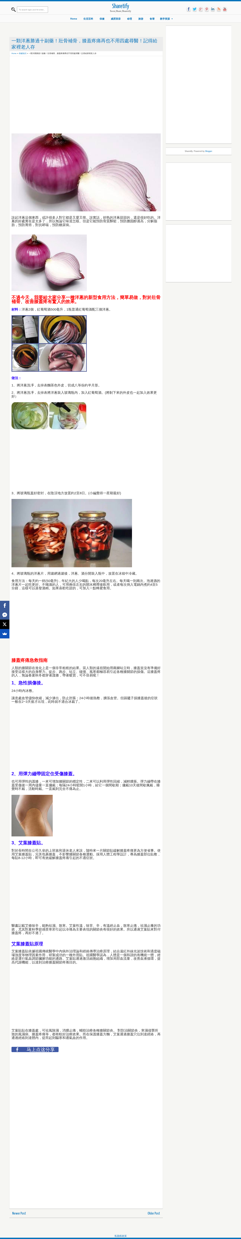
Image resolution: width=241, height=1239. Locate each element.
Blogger (208, 151)
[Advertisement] (80, 66)
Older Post (154, 1213)
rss (219, 9)
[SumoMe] (4, 633)
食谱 (152, 18)
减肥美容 (116, 18)
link (213, 9)
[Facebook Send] (4, 615)
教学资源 (165, 18)
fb (189, 9)
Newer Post (19, 1213)
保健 (102, 18)
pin (207, 9)
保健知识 (22, 53)
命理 (129, 18)
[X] (4, 624)
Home (73, 18)
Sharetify (120, 6)
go (201, 9)
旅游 (140, 18)
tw (195, 9)
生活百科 (88, 18)
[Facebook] (4, 605)
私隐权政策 (120, 1235)
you (225, 9)
